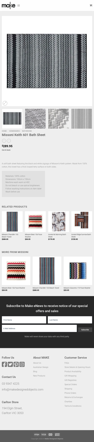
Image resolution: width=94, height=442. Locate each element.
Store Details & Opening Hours (77, 367)
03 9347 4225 (10, 383)
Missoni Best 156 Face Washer (33, 235)
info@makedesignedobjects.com (22, 389)
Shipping (68, 389)
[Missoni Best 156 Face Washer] (35, 221)
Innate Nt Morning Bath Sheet (57, 235)
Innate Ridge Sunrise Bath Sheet (81, 235)
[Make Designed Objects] (8, 5)
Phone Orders (70, 393)
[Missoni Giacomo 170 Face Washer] (78, 271)
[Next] (87, 61)
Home (4, 131)
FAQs (67, 363)
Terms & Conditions (73, 406)
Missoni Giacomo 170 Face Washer (77, 288)
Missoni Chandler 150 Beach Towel (10, 235)
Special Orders (71, 384)
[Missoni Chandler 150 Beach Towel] (12, 221)
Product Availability (73, 371)
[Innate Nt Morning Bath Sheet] (58, 221)
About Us (37, 363)
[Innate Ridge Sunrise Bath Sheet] (81, 221)
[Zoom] (5, 103)
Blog (35, 371)
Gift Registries (70, 380)
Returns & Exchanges (74, 397)
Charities (68, 401)
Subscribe (85, 330)
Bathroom (27, 131)
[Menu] (18, 5)
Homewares (14, 131)
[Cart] (91, 5)
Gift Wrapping (70, 376)
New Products (39, 376)
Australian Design (40, 367)
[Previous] (7, 61)
